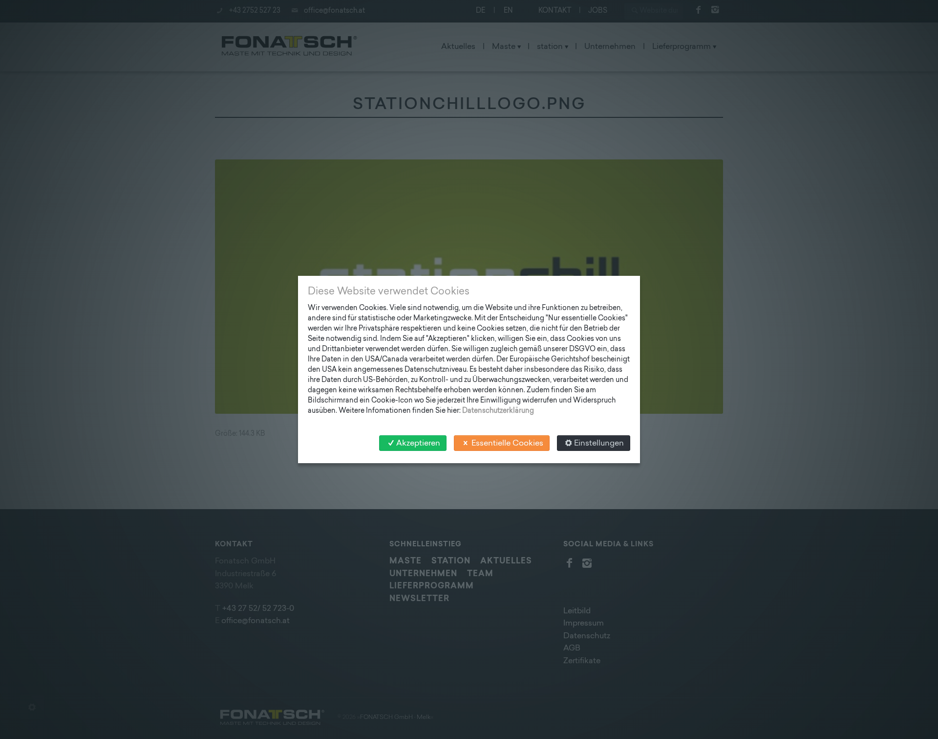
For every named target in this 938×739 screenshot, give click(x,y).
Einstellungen (599, 444)
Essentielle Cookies (507, 444)
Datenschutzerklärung (498, 411)
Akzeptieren (418, 444)
